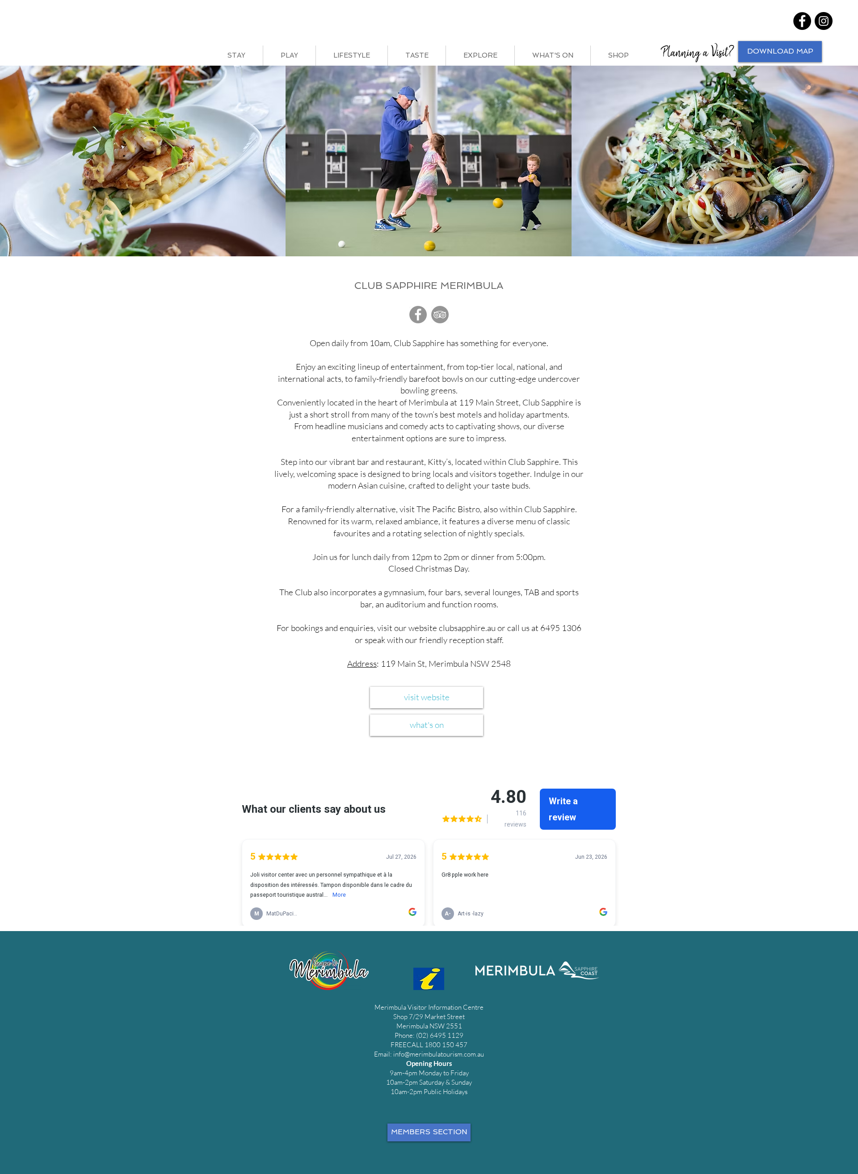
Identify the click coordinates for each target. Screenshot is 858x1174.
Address (362, 663)
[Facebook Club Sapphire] (418, 314)
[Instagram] (824, 21)
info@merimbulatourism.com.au (438, 1054)
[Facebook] (802, 21)
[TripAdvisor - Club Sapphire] (440, 314)
